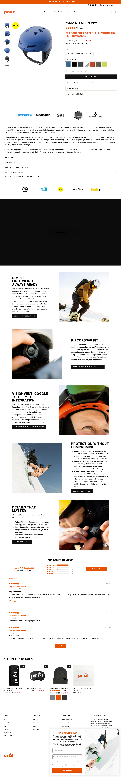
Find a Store (37, 723)
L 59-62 (89, 54)
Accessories (7, 732)
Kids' (5, 726)
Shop (45, 12)
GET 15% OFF (67, 770)
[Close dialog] (117, 731)
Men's (5, 720)
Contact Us (65, 726)
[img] (14, 584)
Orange (92, 64)
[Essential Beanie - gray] (53, 697)
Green (98, 64)
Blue (68, 64)
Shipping (68, 43)
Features (10, 158)
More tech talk (22, 542)
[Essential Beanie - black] (65, 697)
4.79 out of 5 (29, 568)
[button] (70, 28)
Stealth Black (74, 64)
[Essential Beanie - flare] (59, 697)
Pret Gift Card (8, 736)
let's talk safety (82, 491)
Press (34, 726)
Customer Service (67, 723)
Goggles (6, 729)
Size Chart (72, 88)
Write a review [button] (97, 569)
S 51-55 (70, 54)
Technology (11, 162)
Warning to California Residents (23, 177)
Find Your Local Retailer (74, 94)
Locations (57, 12)
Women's (6, 723)
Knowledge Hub (66, 720)
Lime (104, 64)
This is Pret (71, 12)
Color (70, 59)
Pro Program (37, 729)
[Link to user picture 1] (13, 604)
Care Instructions (15, 172)
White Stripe (86, 64)
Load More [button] (60, 646)
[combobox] (56, 757)
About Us (36, 720)
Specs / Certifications (17, 167)
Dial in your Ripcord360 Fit (88, 367)
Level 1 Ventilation (24, 316)
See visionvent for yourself (29, 427)
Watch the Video (61, 234)
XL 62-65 (99, 54)
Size (67, 50)
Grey (80, 64)
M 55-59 (79, 54)
